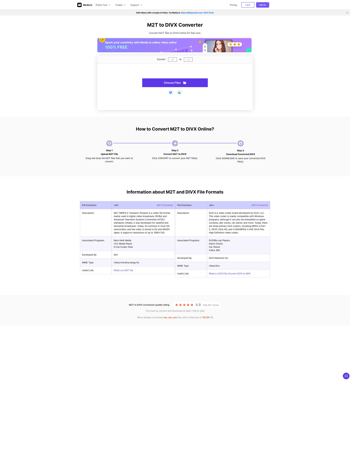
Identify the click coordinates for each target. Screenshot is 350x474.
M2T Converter (165, 205)
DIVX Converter (260, 205)
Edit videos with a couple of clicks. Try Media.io (175, 12)
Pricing (233, 5)
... (172, 59)
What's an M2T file (123, 270)
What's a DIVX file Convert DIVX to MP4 (229, 273)
